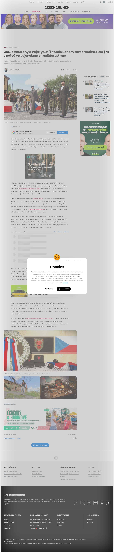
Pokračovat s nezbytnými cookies (74, 261)
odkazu (65, 283)
